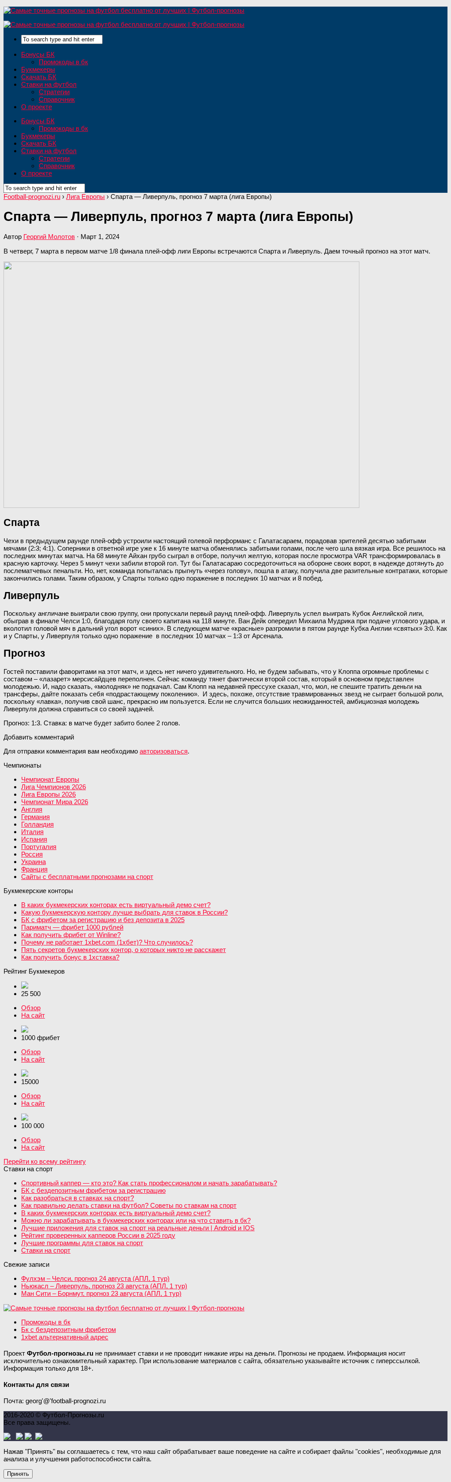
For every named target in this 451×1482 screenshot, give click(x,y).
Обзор (31, 1007)
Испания (34, 839)
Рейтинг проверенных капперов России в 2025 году (98, 1235)
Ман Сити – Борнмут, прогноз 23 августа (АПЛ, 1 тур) (101, 1293)
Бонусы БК (38, 54)
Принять (18, 1474)
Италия (32, 831)
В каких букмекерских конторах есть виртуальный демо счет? (116, 904)
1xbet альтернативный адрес (64, 1337)
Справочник (57, 99)
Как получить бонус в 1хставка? (70, 957)
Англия (31, 809)
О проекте (36, 106)
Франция (34, 869)
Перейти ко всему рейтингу (45, 1161)
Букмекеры (38, 69)
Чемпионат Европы (50, 779)
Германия (35, 816)
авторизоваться (164, 751)
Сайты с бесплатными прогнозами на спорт (87, 876)
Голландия (37, 824)
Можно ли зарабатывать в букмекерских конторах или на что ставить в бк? (136, 1220)
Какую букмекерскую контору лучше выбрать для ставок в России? (124, 912)
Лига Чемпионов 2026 (53, 787)
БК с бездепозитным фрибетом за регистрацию (93, 1190)
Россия (32, 854)
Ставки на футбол (49, 84)
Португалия (38, 846)
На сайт (33, 1015)
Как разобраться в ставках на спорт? (77, 1198)
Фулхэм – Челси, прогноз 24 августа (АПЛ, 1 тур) (95, 1278)
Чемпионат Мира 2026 (54, 801)
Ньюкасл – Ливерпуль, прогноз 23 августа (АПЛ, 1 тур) (104, 1286)
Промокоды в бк (63, 62)
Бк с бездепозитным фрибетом (68, 1329)
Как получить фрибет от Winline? (71, 934)
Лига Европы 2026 (48, 794)
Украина (33, 861)
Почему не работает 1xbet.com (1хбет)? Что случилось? (107, 942)
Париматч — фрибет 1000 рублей (72, 927)
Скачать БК (38, 77)
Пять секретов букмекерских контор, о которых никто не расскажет (123, 949)
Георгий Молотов (49, 236)
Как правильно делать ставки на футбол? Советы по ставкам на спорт (129, 1205)
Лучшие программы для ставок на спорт (82, 1243)
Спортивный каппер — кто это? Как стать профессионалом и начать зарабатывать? (149, 1183)
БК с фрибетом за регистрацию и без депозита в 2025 (103, 919)
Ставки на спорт (45, 1250)
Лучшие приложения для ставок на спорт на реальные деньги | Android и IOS (138, 1228)
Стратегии (54, 92)
